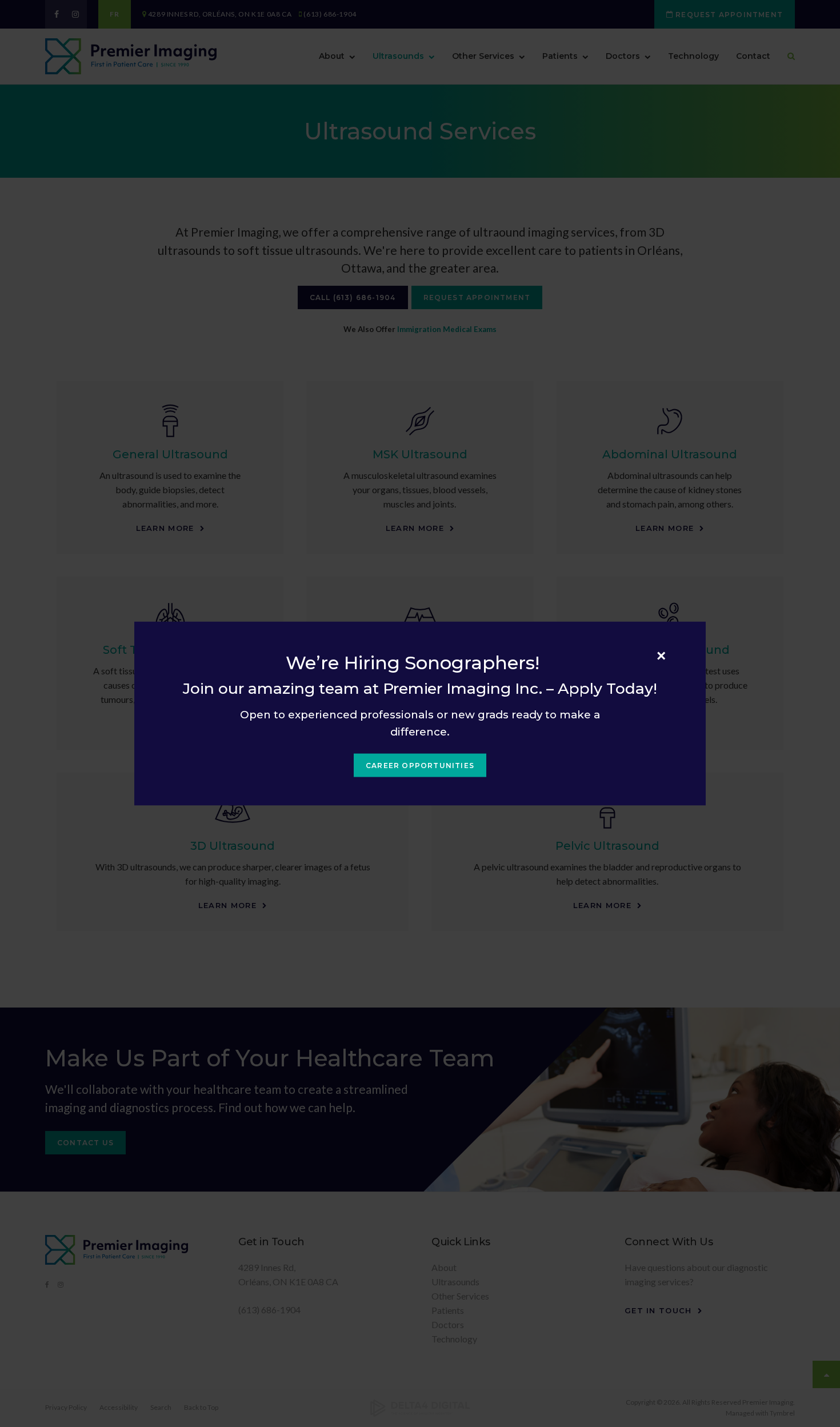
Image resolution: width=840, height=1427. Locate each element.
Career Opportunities (420, 765)
